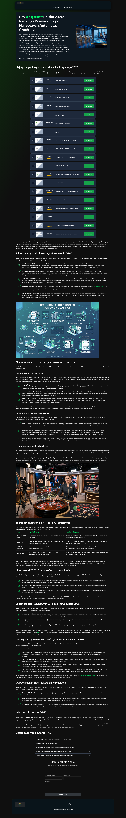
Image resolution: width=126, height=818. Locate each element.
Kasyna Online (56, 7)
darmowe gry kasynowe (52, 406)
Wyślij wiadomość (63, 794)
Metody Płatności (68, 7)
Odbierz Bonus (89, 80)
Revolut (39, 632)
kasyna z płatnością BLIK (100, 286)
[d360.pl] (20, 3)
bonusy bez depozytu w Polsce (87, 675)
